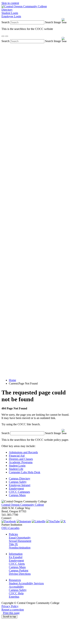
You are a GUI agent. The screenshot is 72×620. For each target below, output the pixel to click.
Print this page (11, 612)
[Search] (2, 36)
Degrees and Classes (21, 459)
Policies (13, 534)
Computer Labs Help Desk (24, 472)
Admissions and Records (23, 452)
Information (16, 553)
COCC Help (16, 593)
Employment (16, 488)
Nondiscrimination (19, 547)
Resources (15, 580)
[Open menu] (6, 36)
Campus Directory (19, 478)
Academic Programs (20, 462)
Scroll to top (9, 616)
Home (12, 380)
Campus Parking (18, 570)
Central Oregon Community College (22, 504)
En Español (15, 557)
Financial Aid (17, 455)
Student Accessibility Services (26, 583)
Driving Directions (20, 573)
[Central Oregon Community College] (24, 6)
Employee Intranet (19, 485)
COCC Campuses (19, 491)
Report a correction (12, 609)
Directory (7, 9)
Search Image (53, 22)
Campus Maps (17, 495)
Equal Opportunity (20, 537)
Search (5, 22)
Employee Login (11, 16)
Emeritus (14, 596)
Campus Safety (18, 481)
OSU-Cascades (10, 528)
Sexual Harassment (20, 540)
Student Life (16, 468)
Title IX (13, 544)
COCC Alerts (17, 563)
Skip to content (10, 3)
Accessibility (16, 586)
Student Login (9, 13)
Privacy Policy (9, 606)
